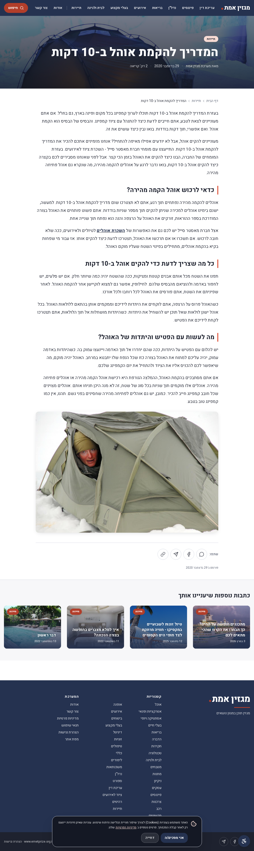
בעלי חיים (154, 725)
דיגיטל (117, 732)
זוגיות (118, 739)
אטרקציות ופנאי (150, 711)
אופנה (117, 704)
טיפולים (116, 746)
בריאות (157, 7)
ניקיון (157, 781)
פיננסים (188, 7)
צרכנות (156, 801)
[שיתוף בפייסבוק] (188, 554)
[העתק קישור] (163, 554)
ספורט (117, 781)
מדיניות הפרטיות (126, 827)
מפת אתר (72, 739)
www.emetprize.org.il (38, 841)
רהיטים (117, 801)
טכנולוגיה (155, 753)
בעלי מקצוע (119, 7)
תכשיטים (155, 815)
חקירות (156, 746)
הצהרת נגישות (69, 732)
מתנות (157, 774)
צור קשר (41, 7)
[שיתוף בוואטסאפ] (201, 554)
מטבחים (156, 767)
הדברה (156, 739)
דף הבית (212, 100)
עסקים (156, 787)
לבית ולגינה (95, 7)
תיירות (76, 7)
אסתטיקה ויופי (151, 718)
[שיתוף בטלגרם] (175, 554)
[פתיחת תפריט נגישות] (244, 841)
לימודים (116, 760)
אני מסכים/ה (174, 837)
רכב (158, 808)
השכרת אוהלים (111, 231)
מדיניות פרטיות (68, 718)
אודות (58, 7)
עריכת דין (207, 7)
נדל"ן (172, 7)
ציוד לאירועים (112, 794)
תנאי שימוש (70, 725)
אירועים (140, 7)
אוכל (158, 704)
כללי (119, 753)
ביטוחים (116, 718)
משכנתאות (114, 767)
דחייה (150, 837)
